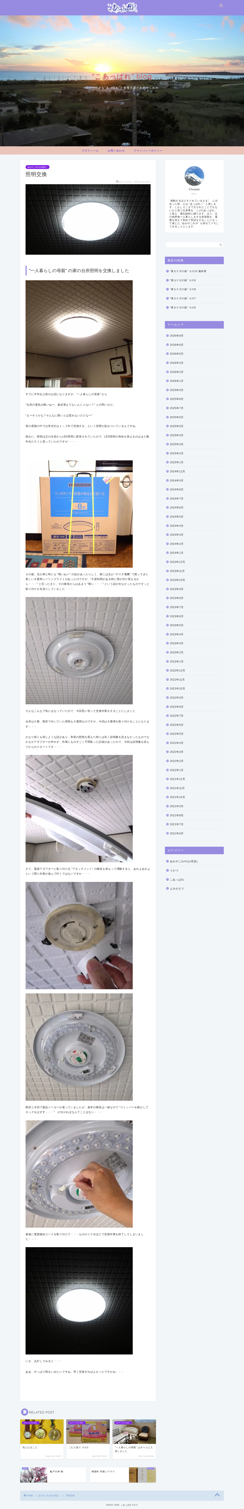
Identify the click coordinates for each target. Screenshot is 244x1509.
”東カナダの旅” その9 (183, 280)
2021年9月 (177, 806)
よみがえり (177, 888)
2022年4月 (177, 742)
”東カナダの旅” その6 (183, 307)
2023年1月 (177, 661)
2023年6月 (177, 616)
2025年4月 (177, 435)
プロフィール (90, 150)
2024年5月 (177, 516)
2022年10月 (177, 688)
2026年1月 (177, 380)
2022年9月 (177, 697)
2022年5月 (177, 733)
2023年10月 (177, 579)
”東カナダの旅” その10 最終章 (188, 271)
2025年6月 (177, 417)
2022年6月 (177, 724)
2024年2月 (177, 543)
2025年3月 (177, 444)
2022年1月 (177, 770)
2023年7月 (177, 607)
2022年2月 (177, 760)
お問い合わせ (116, 150)
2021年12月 (177, 779)
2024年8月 (177, 489)
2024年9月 (177, 480)
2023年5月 (177, 625)
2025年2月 (177, 453)
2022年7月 (177, 715)
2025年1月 (177, 462)
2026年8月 (177, 335)
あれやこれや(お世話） (37, 167)
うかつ (174, 870)
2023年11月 (177, 571)
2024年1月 (177, 552)
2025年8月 (177, 398)
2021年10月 (177, 797)
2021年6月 (177, 833)
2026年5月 (177, 353)
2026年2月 (177, 371)
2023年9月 (177, 589)
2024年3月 (177, 534)
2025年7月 (177, 408)
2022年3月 (177, 751)
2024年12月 (177, 471)
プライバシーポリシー (148, 150)
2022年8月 (177, 706)
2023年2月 (177, 652)
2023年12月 (177, 561)
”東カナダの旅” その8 (183, 289)
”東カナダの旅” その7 (183, 298)
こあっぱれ (177, 879)
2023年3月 (177, 643)
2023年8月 (177, 598)
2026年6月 (177, 344)
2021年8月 (177, 815)
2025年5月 (177, 426)
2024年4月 (177, 525)
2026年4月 (177, 362)
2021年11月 (177, 788)
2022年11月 (177, 679)
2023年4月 (177, 634)
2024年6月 (177, 507)
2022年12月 (177, 670)
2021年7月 (177, 824)
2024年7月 (177, 498)
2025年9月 (177, 390)
